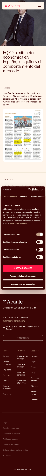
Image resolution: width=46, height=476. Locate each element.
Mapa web (7, 455)
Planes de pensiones (21, 373)
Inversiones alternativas (21, 381)
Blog (33, 373)
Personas (6, 356)
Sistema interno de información (15, 450)
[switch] (39, 242)
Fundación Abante (35, 379)
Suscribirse (23, 338)
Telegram (39, 186)
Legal (5, 423)
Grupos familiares (7, 363)
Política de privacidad (11, 433)
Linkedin (6, 186)
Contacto (34, 400)
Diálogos (34, 386)
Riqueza (34, 362)
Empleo (34, 367)
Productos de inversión (22, 357)
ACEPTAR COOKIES (23, 268)
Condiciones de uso (11, 428)
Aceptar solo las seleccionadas (23, 276)
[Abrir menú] (39, 5)
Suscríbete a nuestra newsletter (15, 317)
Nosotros (34, 356)
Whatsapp (29, 186)
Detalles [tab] (23, 197)
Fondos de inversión (21, 365)
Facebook (16, 186)
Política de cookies (10, 439)
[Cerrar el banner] (42, 190)
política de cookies (18, 224)
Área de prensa (34, 393)
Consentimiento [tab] (10, 197)
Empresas (7, 370)
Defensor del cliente (11, 444)
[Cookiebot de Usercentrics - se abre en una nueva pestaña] (29, 189)
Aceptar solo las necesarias (23, 284)
